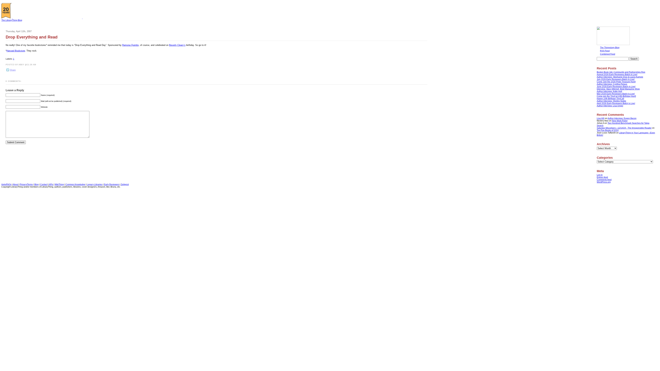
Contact (43, 184)
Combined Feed (607, 54)
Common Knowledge (75, 184)
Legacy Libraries (94, 184)
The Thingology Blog (609, 47)
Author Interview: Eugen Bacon (622, 118)
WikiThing (59, 184)
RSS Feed (605, 51)
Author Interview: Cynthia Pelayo (612, 84)
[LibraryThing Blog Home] (46, 18)
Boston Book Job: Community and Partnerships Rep (621, 72)
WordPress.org (604, 182)
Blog (36, 184)
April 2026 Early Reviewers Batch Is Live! (616, 103)
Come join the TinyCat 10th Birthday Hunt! (616, 96)
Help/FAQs (6, 184)
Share (13, 70)
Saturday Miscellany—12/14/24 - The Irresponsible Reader (624, 128)
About (15, 184)
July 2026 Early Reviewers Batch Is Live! (616, 79)
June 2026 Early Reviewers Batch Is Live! (616, 86)
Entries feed (602, 177)
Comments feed (604, 179)
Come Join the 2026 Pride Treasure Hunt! (616, 82)
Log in (600, 175)
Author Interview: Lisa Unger (610, 106)
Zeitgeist (125, 184)
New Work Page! (620, 121)
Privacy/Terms (26, 184)
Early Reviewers (111, 184)
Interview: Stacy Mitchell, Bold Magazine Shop (618, 89)
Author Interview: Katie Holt (609, 91)
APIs (51, 184)
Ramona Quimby (130, 45)
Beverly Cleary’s (177, 45)
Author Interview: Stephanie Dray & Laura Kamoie (620, 77)
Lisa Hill (600, 118)
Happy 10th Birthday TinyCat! (610, 98)
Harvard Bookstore (16, 50)
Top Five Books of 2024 (608, 130)
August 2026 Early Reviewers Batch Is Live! (617, 74)
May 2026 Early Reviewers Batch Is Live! (616, 94)
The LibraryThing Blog (11, 20)
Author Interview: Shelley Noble (611, 101)
